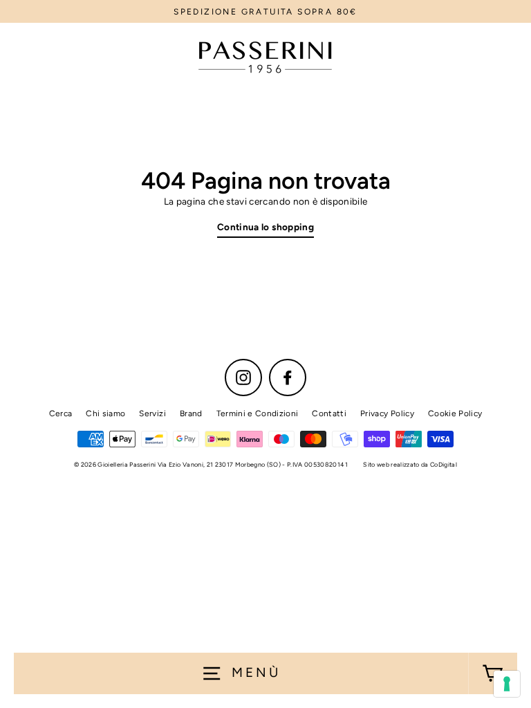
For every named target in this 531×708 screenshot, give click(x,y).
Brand (191, 413)
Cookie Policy (455, 413)
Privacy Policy (387, 413)
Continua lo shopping (265, 226)
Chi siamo (105, 413)
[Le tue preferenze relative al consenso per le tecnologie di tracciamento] (507, 684)
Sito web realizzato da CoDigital (410, 464)
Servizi (152, 413)
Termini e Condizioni (257, 413)
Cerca (61, 413)
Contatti (329, 413)
